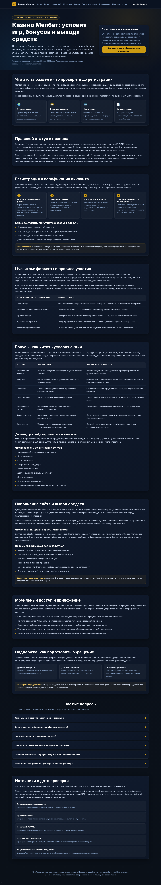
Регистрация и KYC (52, 4)
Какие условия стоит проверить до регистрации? (39, 718)
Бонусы (77, 4)
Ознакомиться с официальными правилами (124, 49)
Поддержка (117, 4)
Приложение (104, 4)
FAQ (126, 4)
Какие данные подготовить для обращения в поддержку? (44, 763)
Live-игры (67, 4)
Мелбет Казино (140, 4)
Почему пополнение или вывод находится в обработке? (42, 745)
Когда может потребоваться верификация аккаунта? (41, 727)
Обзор (39, 4)
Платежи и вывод (89, 4)
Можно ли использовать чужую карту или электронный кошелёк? (47, 754)
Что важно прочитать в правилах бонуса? (35, 736)
